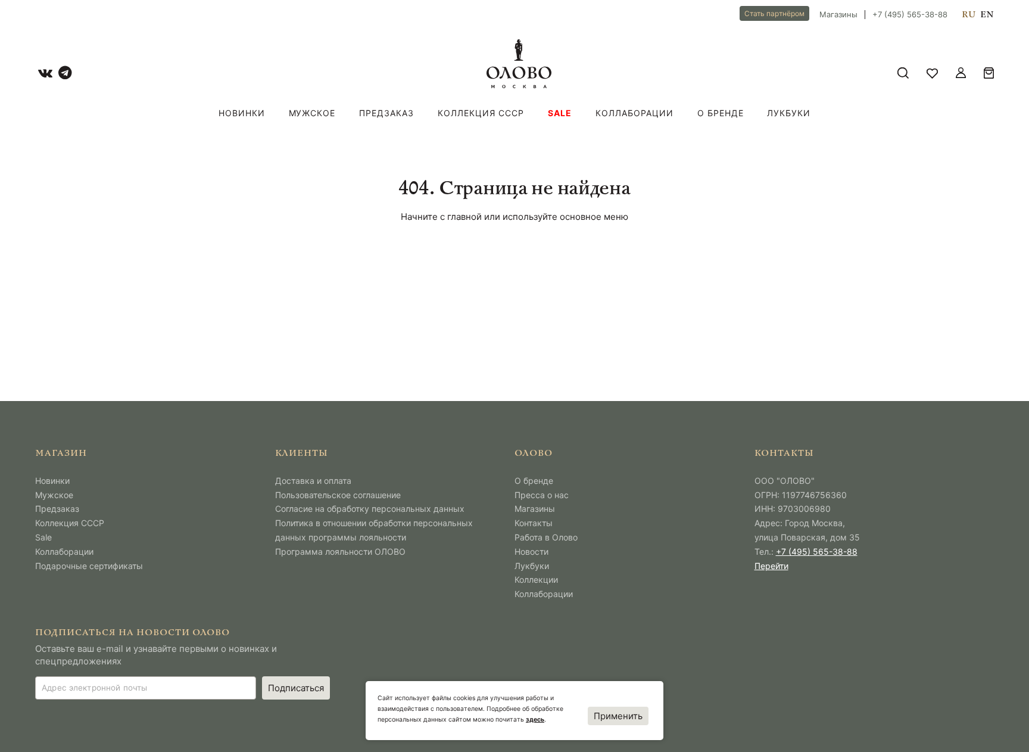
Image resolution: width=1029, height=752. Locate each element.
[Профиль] (961, 73)
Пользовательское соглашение (338, 495)
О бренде (720, 113)
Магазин (61, 454)
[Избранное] (932, 73)
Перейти (771, 566)
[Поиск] (903, 73)
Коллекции (536, 579)
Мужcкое (312, 113)
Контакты (533, 523)
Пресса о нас (541, 495)
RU (968, 15)
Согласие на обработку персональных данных (369, 509)
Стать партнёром (774, 13)
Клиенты (302, 454)
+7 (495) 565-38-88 (909, 14)
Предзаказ (386, 113)
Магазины (838, 14)
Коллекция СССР (481, 113)
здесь (535, 719)
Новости (531, 551)
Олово (533, 454)
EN (987, 15)
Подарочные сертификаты (89, 566)
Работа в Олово (546, 537)
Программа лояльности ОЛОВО (340, 551)
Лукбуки (788, 113)
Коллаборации (634, 113)
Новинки (242, 113)
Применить (618, 716)
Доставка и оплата (313, 481)
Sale (560, 113)
